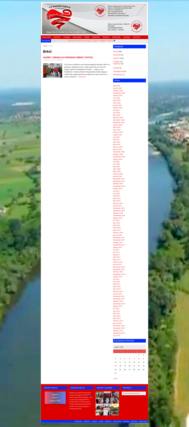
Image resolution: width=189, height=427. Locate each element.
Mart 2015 (117, 318)
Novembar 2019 (119, 181)
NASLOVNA (46, 37)
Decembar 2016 (119, 267)
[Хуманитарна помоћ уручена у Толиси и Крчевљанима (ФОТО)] (115, 396)
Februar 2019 (118, 203)
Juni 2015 (116, 311)
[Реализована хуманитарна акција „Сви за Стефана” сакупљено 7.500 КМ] (99, 414)
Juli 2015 (116, 308)
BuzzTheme (71, 424)
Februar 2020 (118, 174)
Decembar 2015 (119, 296)
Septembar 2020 (119, 157)
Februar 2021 (118, 147)
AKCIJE (86, 37)
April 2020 (117, 169)
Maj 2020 (116, 166)
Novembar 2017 (119, 240)
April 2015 (117, 316)
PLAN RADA (77, 37)
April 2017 (117, 257)
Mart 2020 (117, 171)
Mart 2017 (117, 260)
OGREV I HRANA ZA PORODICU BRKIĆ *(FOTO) (68, 57)
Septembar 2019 (119, 186)
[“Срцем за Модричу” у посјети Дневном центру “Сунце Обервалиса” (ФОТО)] (107, 408)
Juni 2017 (116, 252)
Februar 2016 (118, 291)
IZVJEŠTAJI (96, 37)
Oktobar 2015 (118, 301)
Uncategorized (118, 71)
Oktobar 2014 (118, 331)
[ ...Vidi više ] (81, 77)
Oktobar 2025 (118, 91)
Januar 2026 (117, 88)
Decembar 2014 (119, 326)
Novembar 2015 (119, 299)
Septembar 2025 (119, 93)
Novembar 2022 (119, 122)
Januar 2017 (117, 264)
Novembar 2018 (119, 211)
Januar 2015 (117, 323)
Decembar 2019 (119, 179)
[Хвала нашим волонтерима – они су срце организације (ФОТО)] (107, 396)
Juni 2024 (116, 113)
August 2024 (117, 108)
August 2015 (117, 306)
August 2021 (117, 135)
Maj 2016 (116, 284)
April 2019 (117, 198)
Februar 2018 (118, 233)
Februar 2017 (118, 262)
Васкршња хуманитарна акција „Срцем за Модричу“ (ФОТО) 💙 (83, 41)
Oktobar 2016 (118, 272)
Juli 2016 (116, 279)
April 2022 (117, 127)
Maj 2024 (116, 115)
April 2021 (117, 142)
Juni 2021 (116, 137)
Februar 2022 (118, 132)
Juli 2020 (116, 162)
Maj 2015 (116, 313)
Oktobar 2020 (118, 154)
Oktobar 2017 (118, 242)
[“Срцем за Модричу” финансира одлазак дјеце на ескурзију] (115, 408)
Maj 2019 (116, 196)
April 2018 (117, 228)
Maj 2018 (116, 225)
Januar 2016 (117, 294)
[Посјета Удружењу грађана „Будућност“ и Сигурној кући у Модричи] (99, 408)
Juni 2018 (116, 223)
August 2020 (117, 159)
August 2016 (117, 277)
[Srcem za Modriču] (94, 33)
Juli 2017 (116, 250)
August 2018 (117, 218)
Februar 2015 (118, 321)
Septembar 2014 (119, 333)
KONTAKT (136, 37)
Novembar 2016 (119, 269)
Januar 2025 (117, 105)
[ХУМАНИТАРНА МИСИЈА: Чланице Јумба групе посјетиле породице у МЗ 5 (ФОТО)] (115, 402)
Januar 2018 (117, 235)
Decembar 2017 (119, 237)
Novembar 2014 (119, 328)
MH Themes (63, 424)
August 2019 (117, 188)
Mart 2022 (117, 130)
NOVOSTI (57, 37)
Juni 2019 (116, 193)
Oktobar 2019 (118, 184)
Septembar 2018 (119, 215)
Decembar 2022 (119, 120)
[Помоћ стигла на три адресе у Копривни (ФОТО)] (99, 402)
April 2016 (117, 286)
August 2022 (117, 125)
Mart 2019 (117, 201)
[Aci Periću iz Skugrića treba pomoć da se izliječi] (107, 402)
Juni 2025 (116, 98)
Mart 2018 (117, 230)
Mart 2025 (117, 103)
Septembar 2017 (119, 245)
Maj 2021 (116, 139)
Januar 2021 (117, 149)
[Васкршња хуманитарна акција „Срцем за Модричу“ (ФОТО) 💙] (99, 396)
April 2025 (117, 100)
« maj (115, 378)
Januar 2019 (117, 206)
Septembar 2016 (119, 274)
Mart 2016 (117, 289)
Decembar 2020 (119, 152)
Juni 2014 (116, 335)
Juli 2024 (116, 110)
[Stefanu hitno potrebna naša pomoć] (107, 414)
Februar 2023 (118, 117)
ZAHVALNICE (117, 75)
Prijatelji (116, 68)
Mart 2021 (117, 144)
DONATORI (116, 37)
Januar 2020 (117, 176)
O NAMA (67, 37)
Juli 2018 (116, 220)
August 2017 (117, 247)
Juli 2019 (116, 191)
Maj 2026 (116, 86)
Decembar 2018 (119, 208)
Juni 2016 (116, 282)
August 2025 (117, 95)
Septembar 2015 (119, 304)
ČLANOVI (106, 37)
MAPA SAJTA (143, 421)
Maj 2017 (116, 255)
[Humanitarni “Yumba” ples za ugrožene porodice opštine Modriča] (115, 414)
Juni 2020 (116, 164)
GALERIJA (126, 37)
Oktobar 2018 (118, 213)
